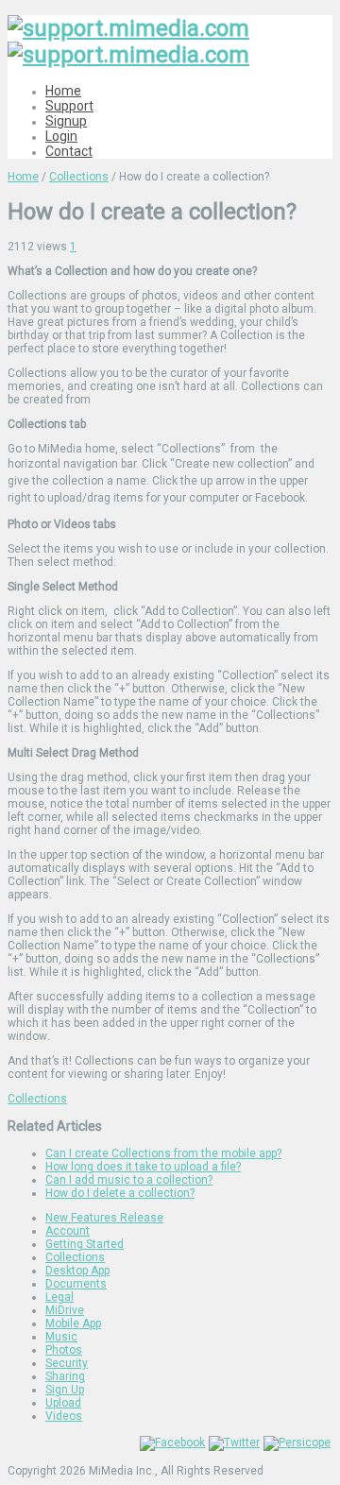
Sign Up (64, 1389)
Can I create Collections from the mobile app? (163, 1153)
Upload (63, 1402)
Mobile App (73, 1323)
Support (69, 105)
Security (66, 1363)
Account (67, 1231)
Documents (76, 1283)
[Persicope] (297, 1442)
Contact (69, 151)
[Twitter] (234, 1442)
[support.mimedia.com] (128, 41)
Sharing (65, 1376)
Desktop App (77, 1270)
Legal (59, 1297)
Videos (63, 1416)
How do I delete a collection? (120, 1193)
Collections (79, 176)
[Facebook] (172, 1442)
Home (63, 90)
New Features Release (104, 1217)
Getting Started (84, 1244)
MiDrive (64, 1310)
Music (61, 1336)
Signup (66, 120)
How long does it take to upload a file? (143, 1166)
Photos (63, 1350)
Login (61, 136)
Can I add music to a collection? (128, 1179)
